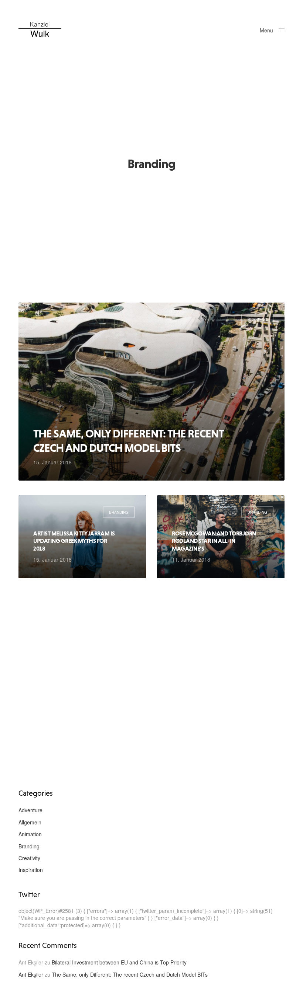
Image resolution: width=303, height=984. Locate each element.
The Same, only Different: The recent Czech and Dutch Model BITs (128, 440)
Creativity (29, 858)
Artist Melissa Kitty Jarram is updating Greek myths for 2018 (74, 541)
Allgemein (29, 822)
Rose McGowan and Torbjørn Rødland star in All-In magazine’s (214, 541)
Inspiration (30, 869)
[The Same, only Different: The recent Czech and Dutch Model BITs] (151, 392)
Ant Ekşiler (30, 974)
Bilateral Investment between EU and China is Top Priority (119, 962)
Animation (30, 834)
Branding (257, 319)
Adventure (30, 810)
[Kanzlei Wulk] (39, 29)
